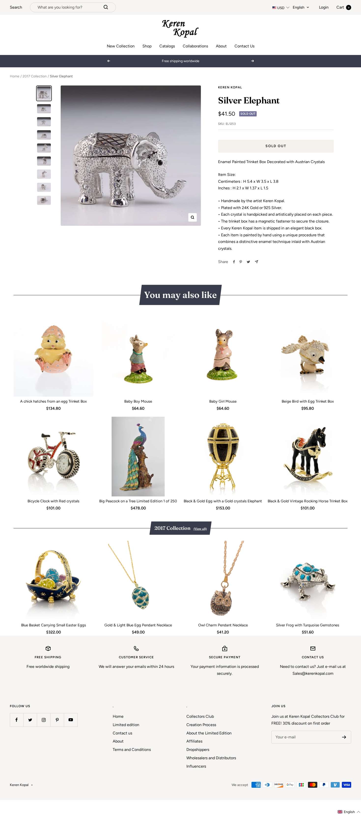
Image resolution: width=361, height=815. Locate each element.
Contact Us (244, 46)
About (221, 46)
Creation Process (201, 724)
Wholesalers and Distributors (211, 758)
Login (324, 7)
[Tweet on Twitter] (248, 262)
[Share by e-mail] (256, 261)
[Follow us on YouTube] (70, 720)
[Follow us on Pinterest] (57, 720)
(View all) (200, 529)
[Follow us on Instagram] (43, 720)
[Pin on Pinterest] (240, 262)
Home (14, 76)
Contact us (122, 733)
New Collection (121, 46)
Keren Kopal (230, 87)
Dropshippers (197, 749)
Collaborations (195, 46)
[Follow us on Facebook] (16, 720)
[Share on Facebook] (234, 262)
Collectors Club (200, 716)
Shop (147, 46)
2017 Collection (35, 76)
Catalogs (167, 46)
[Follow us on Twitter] (30, 720)
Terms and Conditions (132, 749)
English (298, 7)
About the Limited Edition (209, 733)
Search (16, 7)
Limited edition (126, 724)
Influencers (196, 766)
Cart (342, 7)
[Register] (344, 737)
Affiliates (194, 741)
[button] (349, 812)
